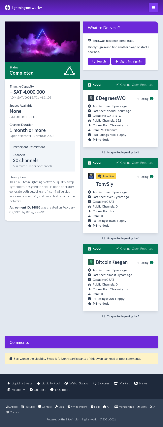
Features (29, 406)
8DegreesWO (111, 98)
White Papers (79, 406)
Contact (47, 406)
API (109, 406)
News (143, 383)
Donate (14, 412)
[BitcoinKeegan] (91, 262)
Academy (18, 389)
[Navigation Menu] (153, 7)
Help (97, 406)
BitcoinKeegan (112, 262)
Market (124, 383)
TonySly (104, 184)
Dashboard (62, 389)
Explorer (103, 383)
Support (40, 389)
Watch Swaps (79, 383)
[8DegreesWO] (91, 98)
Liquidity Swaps (22, 383)
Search (101, 61)
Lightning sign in (131, 61)
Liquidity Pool (50, 383)
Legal (61, 406)
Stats (144, 406)
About (14, 406)
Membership (126, 406)
